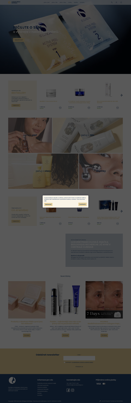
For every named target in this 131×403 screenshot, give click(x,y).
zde (45, 201)
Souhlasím (82, 204)
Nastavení (48, 204)
